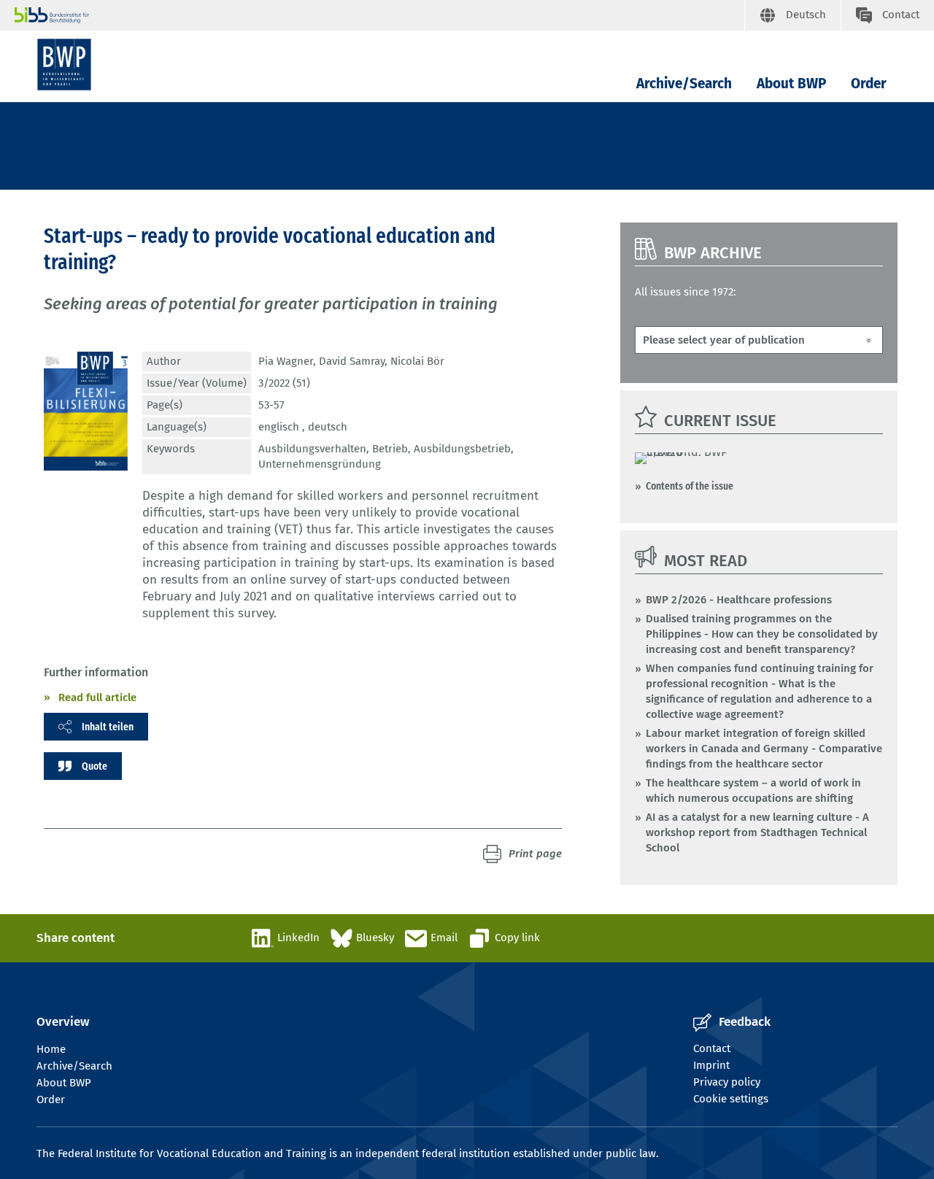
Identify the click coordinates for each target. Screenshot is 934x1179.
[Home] (64, 64)
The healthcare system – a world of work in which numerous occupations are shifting (753, 790)
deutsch (327, 426)
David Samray (352, 361)
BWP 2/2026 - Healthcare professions (739, 599)
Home (51, 1049)
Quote (94, 766)
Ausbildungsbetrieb (462, 448)
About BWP (791, 83)
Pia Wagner (285, 361)
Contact (711, 1048)
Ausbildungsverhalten (312, 448)
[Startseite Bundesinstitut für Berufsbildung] (379, 15)
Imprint (711, 1065)
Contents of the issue (689, 485)
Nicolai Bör (417, 361)
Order (869, 83)
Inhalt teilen (108, 726)
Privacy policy (726, 1082)
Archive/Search (684, 83)
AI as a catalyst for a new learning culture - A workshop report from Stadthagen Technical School (757, 832)
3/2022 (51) (284, 383)
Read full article (97, 697)
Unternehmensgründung (319, 464)
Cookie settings (730, 1098)
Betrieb (390, 448)
